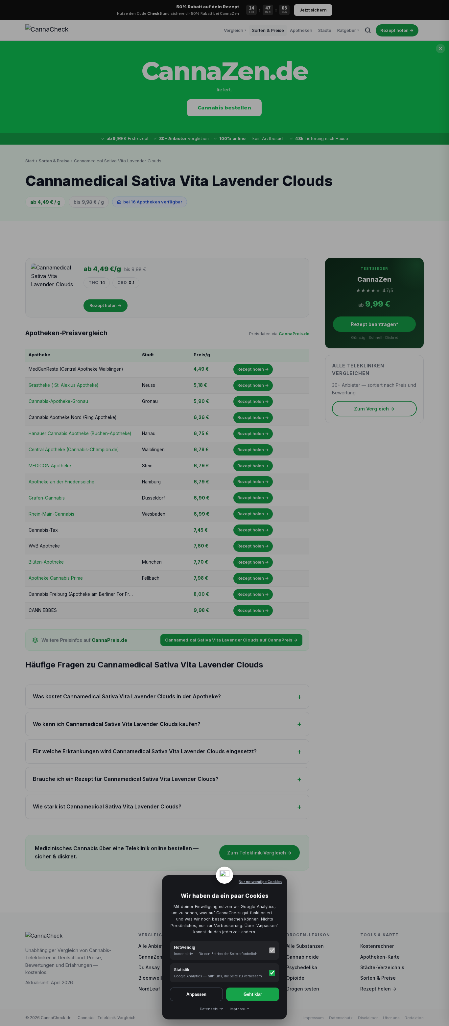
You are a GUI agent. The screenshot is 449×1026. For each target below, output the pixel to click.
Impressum (239, 1009)
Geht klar (253, 994)
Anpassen (196, 994)
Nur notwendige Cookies (260, 882)
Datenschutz (211, 1009)
